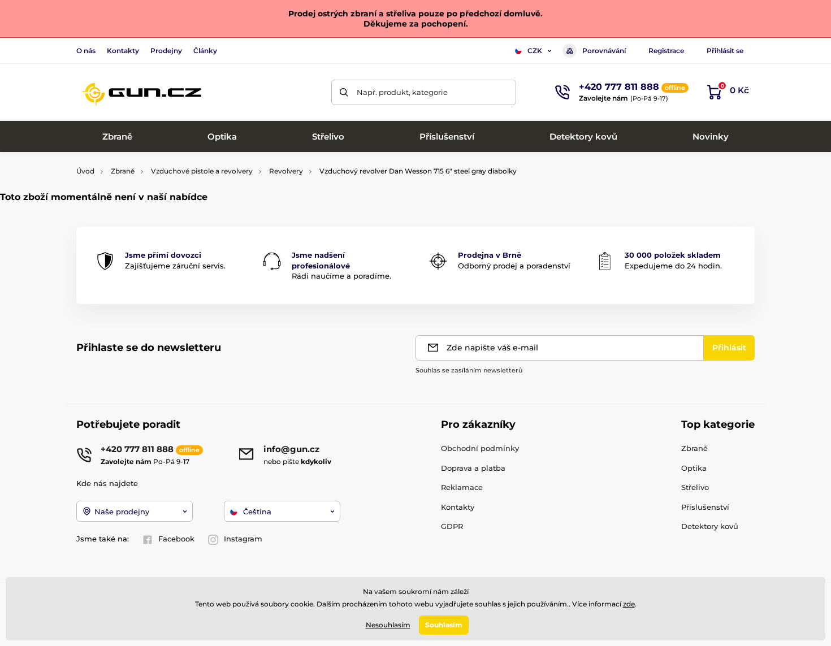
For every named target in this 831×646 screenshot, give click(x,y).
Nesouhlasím (388, 625)
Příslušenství (705, 506)
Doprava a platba (473, 467)
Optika (694, 467)
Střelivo (695, 487)
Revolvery (286, 171)
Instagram (243, 538)
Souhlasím (443, 625)
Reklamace (462, 487)
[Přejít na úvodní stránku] (141, 92)
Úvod (85, 171)
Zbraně (123, 171)
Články (205, 50)
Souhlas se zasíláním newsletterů (469, 370)
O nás (86, 50)
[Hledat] (344, 92)
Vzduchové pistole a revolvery (202, 171)
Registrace (666, 50)
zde (629, 604)
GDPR (452, 526)
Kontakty (123, 50)
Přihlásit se (725, 50)
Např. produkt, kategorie (402, 92)
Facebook (176, 538)
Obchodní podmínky (480, 448)
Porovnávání (604, 50)
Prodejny (166, 50)
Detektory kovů (709, 526)
